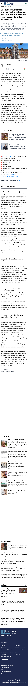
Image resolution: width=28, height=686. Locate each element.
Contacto (3, 674)
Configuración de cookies (7, 665)
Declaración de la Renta (6, 650)
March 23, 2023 (22, 180)
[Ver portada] (9, 3)
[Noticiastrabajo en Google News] (19, 680)
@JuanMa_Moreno (7, 156)
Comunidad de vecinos (20, 647)
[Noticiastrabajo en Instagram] (13, 680)
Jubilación (17, 645)
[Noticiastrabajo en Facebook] (8, 680)
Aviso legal (3, 669)
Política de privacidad (6, 671)
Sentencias (3, 647)
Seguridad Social (19, 650)
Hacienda (3, 654)
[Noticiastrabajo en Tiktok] (15, 680)
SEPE (16, 652)
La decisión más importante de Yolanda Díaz (14, 37)
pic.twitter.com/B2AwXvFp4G (9, 176)
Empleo (3, 645)
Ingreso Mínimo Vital (6, 656)
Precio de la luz (10, 1)
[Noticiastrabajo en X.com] (11, 680)
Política (2, 371)
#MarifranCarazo (11, 174)
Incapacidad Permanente (7, 652)
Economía (7, 371)
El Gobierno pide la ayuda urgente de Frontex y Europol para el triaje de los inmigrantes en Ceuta (17, 147)
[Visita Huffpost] (26, 3)
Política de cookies (5, 667)
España (12, 371)
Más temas (17, 654)
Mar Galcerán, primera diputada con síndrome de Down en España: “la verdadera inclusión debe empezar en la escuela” (18, 136)
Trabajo (20, 1)
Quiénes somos (4, 663)
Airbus (16, 1)
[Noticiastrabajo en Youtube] (17, 680)
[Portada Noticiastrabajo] (14, 632)
